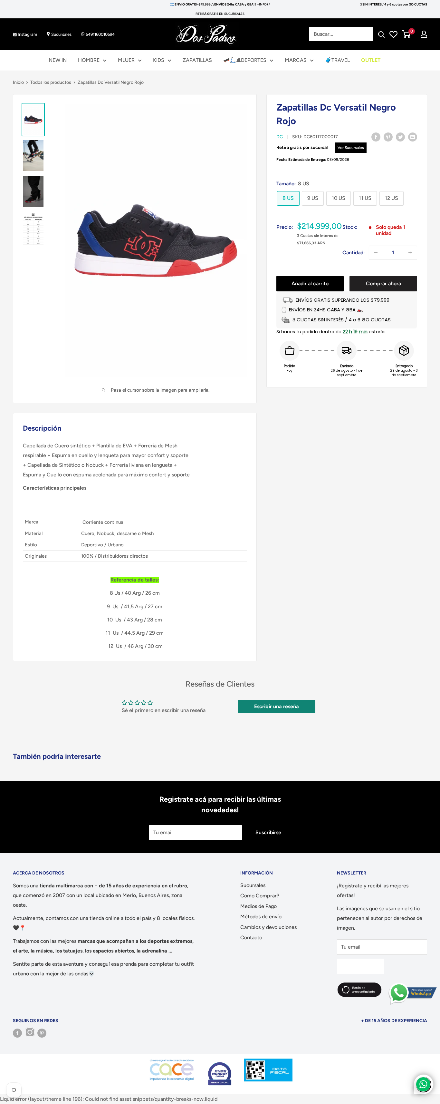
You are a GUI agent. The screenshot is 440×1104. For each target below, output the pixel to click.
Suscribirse (268, 832)
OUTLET (370, 60)
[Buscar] (381, 34)
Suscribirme (361, 966)
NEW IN (58, 60)
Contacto (251, 937)
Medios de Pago (258, 906)
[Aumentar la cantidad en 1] (410, 252)
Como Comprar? (259, 896)
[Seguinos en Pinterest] (41, 1033)
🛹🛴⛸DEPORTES (244, 60)
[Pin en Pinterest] (388, 137)
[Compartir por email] (412, 137)
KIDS (158, 60)
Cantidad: (353, 252)
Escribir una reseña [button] (276, 706)
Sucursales (61, 34)
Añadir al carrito (310, 283)
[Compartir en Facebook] (375, 137)
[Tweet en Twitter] (400, 137)
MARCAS (296, 60)
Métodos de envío (261, 916)
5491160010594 (100, 34)
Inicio (18, 82)
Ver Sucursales (351, 147)
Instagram (27, 34)
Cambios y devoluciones (268, 927)
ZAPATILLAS (197, 60)
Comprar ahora (383, 283)
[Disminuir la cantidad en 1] (376, 252)
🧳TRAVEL (337, 60)
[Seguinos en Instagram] (29, 1033)
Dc (279, 137)
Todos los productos (50, 82)
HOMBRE (89, 60)
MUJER (126, 60)
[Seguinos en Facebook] (17, 1033)
